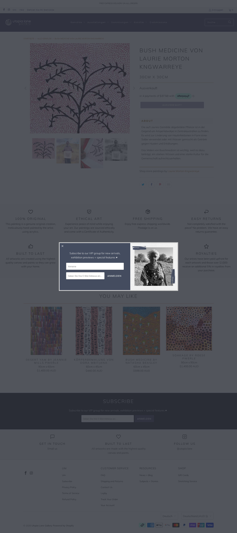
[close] (62, 246)
